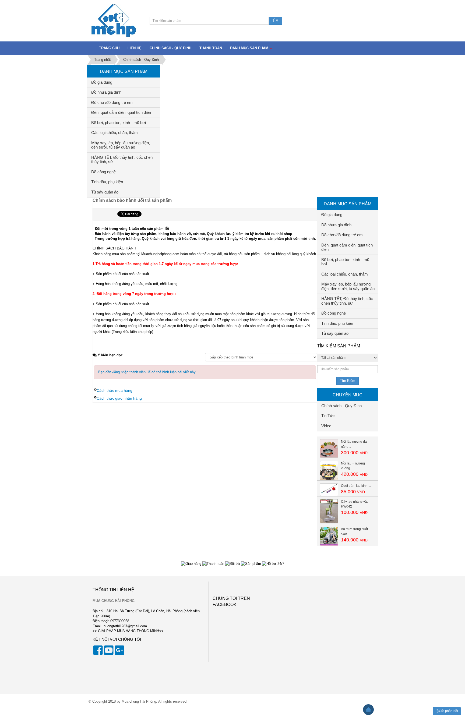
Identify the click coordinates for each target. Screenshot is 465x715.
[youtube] (108, 654)
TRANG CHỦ (109, 48)
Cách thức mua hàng (114, 390)
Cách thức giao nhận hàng (119, 398)
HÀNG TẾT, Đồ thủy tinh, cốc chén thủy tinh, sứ (122, 159)
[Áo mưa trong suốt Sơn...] (329, 536)
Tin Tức (328, 415)
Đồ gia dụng (101, 82)
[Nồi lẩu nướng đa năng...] (329, 448)
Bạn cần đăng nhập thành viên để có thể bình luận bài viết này (147, 372)
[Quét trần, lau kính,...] (329, 489)
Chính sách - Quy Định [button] (170, 48)
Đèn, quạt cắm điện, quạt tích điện (121, 112)
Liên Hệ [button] (135, 48)
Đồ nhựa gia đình (106, 92)
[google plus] (119, 654)
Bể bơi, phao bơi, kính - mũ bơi (118, 122)
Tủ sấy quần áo (104, 192)
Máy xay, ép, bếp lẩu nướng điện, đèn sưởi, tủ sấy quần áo (120, 145)
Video (326, 426)
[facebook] (98, 654)
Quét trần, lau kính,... (356, 486)
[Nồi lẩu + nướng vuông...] (329, 470)
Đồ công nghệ (103, 172)
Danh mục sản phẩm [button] (249, 48)
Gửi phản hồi (448, 711)
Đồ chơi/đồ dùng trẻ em (112, 102)
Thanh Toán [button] (210, 48)
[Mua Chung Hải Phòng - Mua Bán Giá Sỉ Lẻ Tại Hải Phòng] (113, 20)
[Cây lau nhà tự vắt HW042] (329, 511)
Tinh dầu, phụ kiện (107, 181)
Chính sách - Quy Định (341, 405)
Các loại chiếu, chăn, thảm (114, 132)
